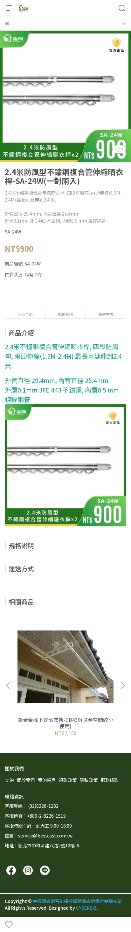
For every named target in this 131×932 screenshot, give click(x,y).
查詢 (9, 780)
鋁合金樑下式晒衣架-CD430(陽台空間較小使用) (65, 722)
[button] (122, 685)
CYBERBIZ (86, 908)
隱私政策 (89, 780)
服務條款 (110, 780)
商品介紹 (25, 314)
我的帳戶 (47, 780)
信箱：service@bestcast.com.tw (38, 835)
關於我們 (26, 780)
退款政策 (68, 780)
